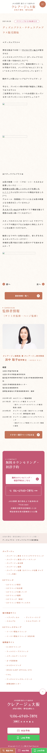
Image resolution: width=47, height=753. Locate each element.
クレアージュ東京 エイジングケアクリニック (25, 556)
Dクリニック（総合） (15, 599)
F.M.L (9, 674)
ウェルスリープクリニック (18, 651)
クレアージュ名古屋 (15, 563)
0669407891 (25, 716)
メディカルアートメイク (17, 656)
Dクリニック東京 (14, 584)
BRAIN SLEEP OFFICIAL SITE (19, 670)
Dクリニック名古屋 (15, 588)
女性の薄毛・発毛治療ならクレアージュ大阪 (20, 536)
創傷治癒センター (14, 684)
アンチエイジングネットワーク (19, 679)
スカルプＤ (11, 621)
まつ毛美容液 (12, 660)
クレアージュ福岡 (14, 567)
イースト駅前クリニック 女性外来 (21, 636)
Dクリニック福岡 (14, 595)
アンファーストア (33, 617)
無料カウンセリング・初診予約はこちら (22, 479)
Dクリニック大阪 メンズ (17, 592)
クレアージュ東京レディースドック (21, 559)
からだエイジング (14, 665)
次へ (39, 284)
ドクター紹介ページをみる (22, 434)
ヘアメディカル (13, 617)
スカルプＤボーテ (33, 621)
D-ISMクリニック (14, 647)
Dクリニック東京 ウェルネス (18, 602)
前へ (8, 284)
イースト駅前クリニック (17, 631)
